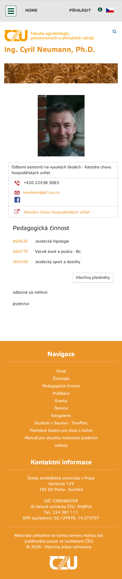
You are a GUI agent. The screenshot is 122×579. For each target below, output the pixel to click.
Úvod (61, 371)
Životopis (61, 378)
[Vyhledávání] (114, 31)
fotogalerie (61, 415)
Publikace (61, 393)
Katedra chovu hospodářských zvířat (57, 212)
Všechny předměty (93, 277)
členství (61, 408)
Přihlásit (80, 10)
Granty (61, 401)
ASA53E (20, 241)
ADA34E (20, 262)
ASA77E (20, 251)
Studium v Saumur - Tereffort (61, 423)
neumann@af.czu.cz (41, 192)
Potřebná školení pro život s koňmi (61, 430)
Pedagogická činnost (61, 386)
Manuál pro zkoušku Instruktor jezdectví (61, 438)
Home (31, 10)
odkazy (61, 445)
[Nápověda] (100, 10)
